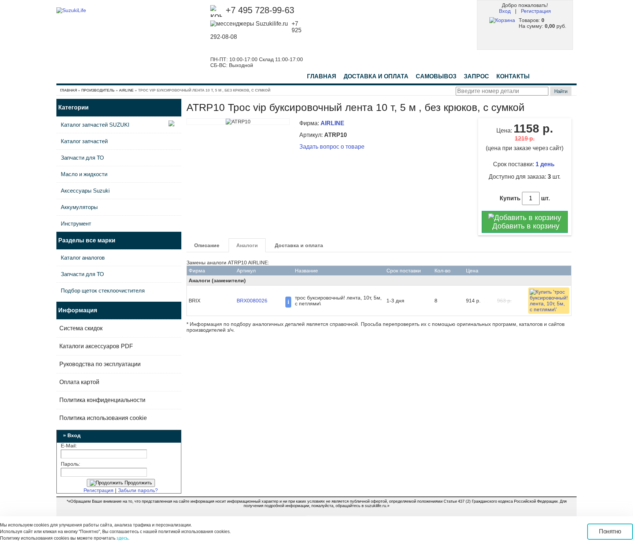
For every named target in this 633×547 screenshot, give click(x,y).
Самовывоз (436, 76)
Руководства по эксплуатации (100, 364)
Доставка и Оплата (376, 76)
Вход (505, 11)
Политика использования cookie (103, 418)
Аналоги (247, 245)
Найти (560, 91)
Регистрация (536, 11)
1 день (546, 164)
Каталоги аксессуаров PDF (96, 346)
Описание (206, 245)
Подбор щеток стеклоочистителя (103, 290)
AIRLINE (126, 90)
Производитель (98, 90)
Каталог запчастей (84, 141)
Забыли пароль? (138, 490)
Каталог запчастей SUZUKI (95, 125)
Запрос (476, 76)
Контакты (513, 76)
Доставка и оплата (299, 245)
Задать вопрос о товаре (331, 147)
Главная (321, 76)
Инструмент (76, 223)
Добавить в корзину (524, 226)
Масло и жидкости (84, 174)
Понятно (610, 531)
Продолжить (137, 482)
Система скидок (81, 328)
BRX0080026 (252, 301)
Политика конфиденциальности (102, 400)
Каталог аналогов (83, 257)
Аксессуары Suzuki (85, 190)
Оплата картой (79, 382)
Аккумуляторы (79, 207)
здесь (122, 538)
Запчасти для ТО (82, 158)
